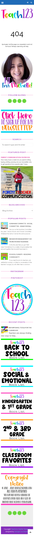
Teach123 (14, 529)
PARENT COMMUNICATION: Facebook (15, 157)
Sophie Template (24, 529)
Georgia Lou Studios (21, 531)
